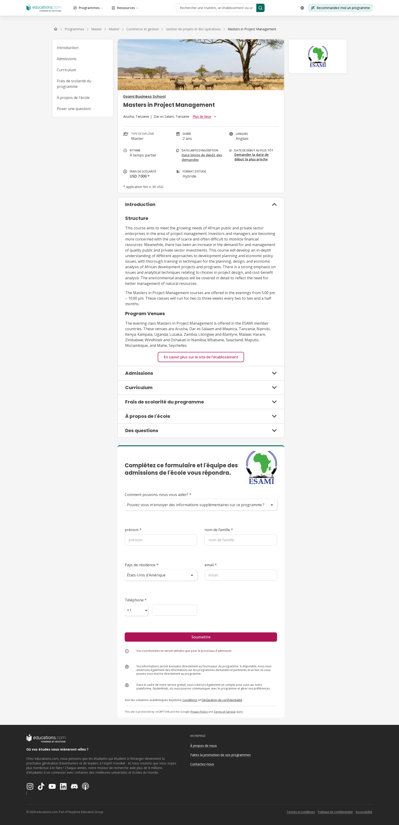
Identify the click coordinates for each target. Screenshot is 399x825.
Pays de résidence (141, 564)
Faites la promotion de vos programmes (220, 755)
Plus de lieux (202, 116)
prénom (133, 529)
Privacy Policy (199, 711)
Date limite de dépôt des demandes (202, 157)
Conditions (189, 700)
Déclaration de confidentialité (222, 700)
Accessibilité (364, 812)
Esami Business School (144, 96)
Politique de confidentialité (335, 812)
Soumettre (200, 637)
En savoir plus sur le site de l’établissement (201, 357)
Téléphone (136, 600)
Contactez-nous (202, 764)
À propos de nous (203, 745)
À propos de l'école (73, 97)
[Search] (260, 8)
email (211, 564)
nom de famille (219, 529)
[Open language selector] (302, 8)
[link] (252, 29)
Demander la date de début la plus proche (251, 156)
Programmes (89, 8)
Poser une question (74, 108)
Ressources (126, 8)
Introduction (68, 47)
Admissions (66, 58)
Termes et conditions (301, 812)
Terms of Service (225, 711)
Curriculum (66, 69)
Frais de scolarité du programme (74, 83)
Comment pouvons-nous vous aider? (158, 494)
